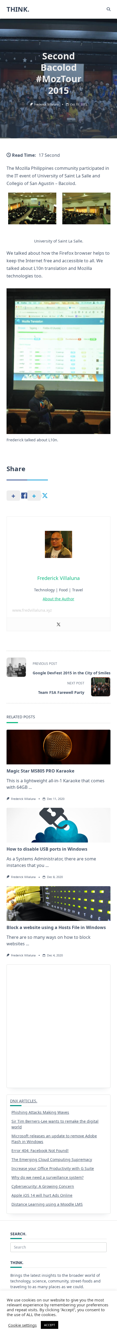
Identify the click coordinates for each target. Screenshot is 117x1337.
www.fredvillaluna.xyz (32, 610)
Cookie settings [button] (22, 1325)
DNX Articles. (23, 1100)
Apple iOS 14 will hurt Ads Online (41, 1195)
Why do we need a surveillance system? (47, 1177)
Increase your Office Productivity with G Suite (52, 1168)
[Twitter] (58, 624)
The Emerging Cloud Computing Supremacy (51, 1159)
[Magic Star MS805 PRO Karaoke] (58, 747)
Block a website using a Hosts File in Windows (56, 927)
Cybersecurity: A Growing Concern (42, 1186)
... (30, 787)
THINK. (18, 9)
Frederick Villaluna (46, 104)
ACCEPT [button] (49, 1325)
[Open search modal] (108, 9)
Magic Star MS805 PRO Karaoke (40, 771)
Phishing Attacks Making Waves (40, 1112)
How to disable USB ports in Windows (47, 849)
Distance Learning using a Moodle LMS (47, 1204)
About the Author (58, 598)
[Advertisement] (58, 1026)
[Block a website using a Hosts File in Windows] (58, 903)
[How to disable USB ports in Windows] (58, 825)
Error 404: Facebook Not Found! (40, 1150)
